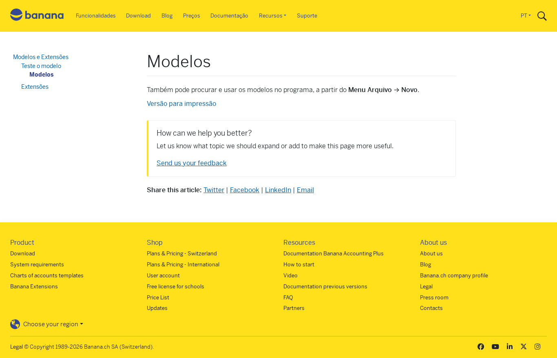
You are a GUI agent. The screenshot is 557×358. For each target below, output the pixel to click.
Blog (166, 15)
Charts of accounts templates (47, 275)
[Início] (37, 16)
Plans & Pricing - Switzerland (182, 253)
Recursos (271, 15)
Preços (191, 15)
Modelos (41, 74)
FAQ (288, 297)
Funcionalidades (96, 15)
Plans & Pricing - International (183, 264)
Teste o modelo (41, 66)
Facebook (244, 190)
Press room (434, 297)
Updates (157, 308)
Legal (426, 286)
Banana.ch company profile (454, 275)
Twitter (213, 190)
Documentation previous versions (325, 286)
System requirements (37, 264)
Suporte (307, 15)
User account (163, 275)
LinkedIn (278, 190)
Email (305, 190)
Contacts (431, 308)
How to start (298, 264)
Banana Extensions (34, 286)
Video (290, 275)
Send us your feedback (192, 163)
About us (431, 253)
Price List (158, 297)
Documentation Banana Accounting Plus (333, 253)
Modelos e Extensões (41, 57)
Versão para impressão (181, 103)
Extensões (35, 86)
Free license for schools (175, 286)
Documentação (229, 15)
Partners (294, 308)
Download (138, 15)
